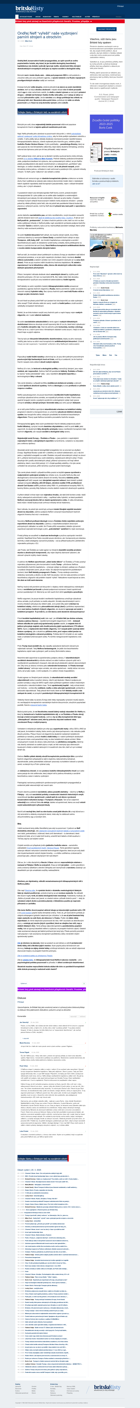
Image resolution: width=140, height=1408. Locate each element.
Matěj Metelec (29, 1185)
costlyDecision (38, 1288)
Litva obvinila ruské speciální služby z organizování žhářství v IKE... (46, 1325)
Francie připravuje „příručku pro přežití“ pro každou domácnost (45, 1224)
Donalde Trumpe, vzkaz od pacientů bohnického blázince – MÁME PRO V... (59, 1364)
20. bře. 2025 (34, 1022)
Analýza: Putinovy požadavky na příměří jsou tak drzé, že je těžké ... (46, 1252)
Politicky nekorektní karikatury (106, 228)
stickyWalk (37, 1221)
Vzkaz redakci (71, 1388)
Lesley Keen (29, 1196)
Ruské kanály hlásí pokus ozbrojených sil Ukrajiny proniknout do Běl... (47, 1302)
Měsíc (105, 355)
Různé (34, 1393)
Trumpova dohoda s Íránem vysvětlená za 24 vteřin (107, 321)
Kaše (26, 1271)
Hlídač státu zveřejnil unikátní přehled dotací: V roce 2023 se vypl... (46, 1350)
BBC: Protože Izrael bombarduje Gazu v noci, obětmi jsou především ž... (47, 1176)
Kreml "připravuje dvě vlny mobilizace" (106, 398)
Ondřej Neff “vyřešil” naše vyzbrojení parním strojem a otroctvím (53, 1218)
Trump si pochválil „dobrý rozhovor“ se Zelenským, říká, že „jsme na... (47, 1215)
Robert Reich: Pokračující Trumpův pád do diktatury (41, 1285)
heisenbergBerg (39, 1196)
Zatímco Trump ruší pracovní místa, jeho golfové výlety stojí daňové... (46, 1370)
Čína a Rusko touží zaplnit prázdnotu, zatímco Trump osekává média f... (47, 1294)
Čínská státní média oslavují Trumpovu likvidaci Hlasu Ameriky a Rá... (46, 1344)
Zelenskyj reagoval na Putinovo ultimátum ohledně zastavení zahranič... (47, 1249)
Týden (98, 355)
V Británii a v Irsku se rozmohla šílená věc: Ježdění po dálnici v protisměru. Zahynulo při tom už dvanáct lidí (107, 329)
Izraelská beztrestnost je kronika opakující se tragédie (51, 1260)
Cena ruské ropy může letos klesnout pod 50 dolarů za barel (43, 1336)
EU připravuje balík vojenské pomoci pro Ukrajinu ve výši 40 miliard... (46, 1305)
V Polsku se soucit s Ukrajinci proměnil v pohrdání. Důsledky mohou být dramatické (106, 283)
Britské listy (30, 9)
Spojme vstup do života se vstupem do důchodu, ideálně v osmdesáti (105, 303)
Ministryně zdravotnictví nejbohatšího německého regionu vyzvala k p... (47, 1313)
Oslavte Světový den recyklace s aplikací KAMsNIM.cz (42, 1319)
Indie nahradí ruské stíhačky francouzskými (38, 1322)
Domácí (34, 1386)
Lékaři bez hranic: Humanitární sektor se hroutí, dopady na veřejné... (46, 1339)
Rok (110, 355)
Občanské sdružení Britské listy (36, 1403)
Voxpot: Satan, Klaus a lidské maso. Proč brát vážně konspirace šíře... (47, 1204)
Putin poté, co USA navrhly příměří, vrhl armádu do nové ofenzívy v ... (46, 1297)
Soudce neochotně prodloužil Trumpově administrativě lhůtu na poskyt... (47, 1201)
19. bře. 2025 (36, 1043)
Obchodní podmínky (56, 1395)
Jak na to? (96, 183)
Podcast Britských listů (104, 170)
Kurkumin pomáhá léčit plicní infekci (36, 1333)
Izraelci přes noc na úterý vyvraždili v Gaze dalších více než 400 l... (45, 1347)
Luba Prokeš (24, 1131)
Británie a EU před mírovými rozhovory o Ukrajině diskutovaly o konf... (47, 1308)
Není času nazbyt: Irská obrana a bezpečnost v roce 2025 (43, 1266)
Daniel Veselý (29, 1187)
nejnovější (73, 1016)
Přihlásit (120, 6)
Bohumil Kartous (30, 1179)
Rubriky (65, 17)
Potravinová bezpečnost (32, 1257)
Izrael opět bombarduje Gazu (34, 1232)
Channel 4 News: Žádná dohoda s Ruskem (38, 1235)
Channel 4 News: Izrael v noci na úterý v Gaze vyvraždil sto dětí (44, 1229)
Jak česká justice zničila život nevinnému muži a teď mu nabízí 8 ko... (46, 1246)
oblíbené (82, 1016)
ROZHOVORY (47, 17)
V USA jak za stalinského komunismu (36, 1193)
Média (33, 1391)
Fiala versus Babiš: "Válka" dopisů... (46, 1277)
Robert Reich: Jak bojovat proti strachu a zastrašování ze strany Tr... (46, 1356)
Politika (34, 1388)
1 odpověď (25, 1038)
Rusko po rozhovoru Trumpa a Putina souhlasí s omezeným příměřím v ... (47, 1358)
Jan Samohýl (24, 1022)
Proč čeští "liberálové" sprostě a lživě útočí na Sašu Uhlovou (107, 275)
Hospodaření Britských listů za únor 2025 (37, 1213)
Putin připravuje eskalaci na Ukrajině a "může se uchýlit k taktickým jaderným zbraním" (107, 380)
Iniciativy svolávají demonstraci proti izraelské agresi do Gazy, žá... (46, 1227)
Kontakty (52, 1388)
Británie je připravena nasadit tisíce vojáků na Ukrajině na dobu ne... (46, 1291)
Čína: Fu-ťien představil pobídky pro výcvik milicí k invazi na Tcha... (45, 1263)
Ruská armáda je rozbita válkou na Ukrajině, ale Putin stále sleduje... (46, 1269)
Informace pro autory (73, 1391)
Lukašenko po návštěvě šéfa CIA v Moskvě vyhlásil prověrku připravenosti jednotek (106, 392)
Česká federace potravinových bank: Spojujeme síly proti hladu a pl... (46, 1316)
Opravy (52, 1391)
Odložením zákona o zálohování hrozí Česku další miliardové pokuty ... (46, 1367)
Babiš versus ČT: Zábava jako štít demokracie (49, 1327)
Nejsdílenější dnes (97, 364)
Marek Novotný (25, 1043)
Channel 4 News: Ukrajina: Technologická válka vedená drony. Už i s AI (47, 1274)
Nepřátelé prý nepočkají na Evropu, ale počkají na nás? (50, 1280)
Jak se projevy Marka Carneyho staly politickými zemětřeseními (104, 338)
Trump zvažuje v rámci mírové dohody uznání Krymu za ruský (44, 1311)
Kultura (17, 1391)
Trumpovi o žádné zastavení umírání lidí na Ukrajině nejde (51, 1361)
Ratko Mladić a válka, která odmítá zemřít (107, 386)
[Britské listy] (43, 112)
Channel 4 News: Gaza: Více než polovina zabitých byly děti (43, 1173)
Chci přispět (111, 159)
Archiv (38, 17)
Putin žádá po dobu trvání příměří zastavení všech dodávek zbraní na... (47, 1241)
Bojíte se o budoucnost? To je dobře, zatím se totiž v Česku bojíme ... (58, 1179)
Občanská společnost (21, 1393)
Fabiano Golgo (29, 1255)
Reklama (53, 1393)
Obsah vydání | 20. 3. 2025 (29, 1169)
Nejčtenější (94, 266)
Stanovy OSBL (71, 1386)
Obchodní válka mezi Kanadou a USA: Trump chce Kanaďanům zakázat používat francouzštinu (107, 346)
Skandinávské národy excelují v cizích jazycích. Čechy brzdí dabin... (46, 1330)
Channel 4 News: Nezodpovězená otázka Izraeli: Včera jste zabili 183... (47, 1182)
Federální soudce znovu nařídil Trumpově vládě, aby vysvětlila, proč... (46, 1372)
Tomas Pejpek (24, 1052)
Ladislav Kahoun (30, 1364)
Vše (116, 355)
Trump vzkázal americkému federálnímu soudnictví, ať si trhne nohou (46, 1341)
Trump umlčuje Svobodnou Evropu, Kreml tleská (50, 1299)
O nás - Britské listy (56, 1386)
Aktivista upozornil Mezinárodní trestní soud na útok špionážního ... (45, 1243)
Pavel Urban (24, 1066)
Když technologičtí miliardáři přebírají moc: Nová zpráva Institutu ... (46, 1283)
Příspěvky (96, 17)
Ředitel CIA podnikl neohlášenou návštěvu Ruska (106, 296)
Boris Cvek (28, 1280)
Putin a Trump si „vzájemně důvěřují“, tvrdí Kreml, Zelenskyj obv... (45, 1238)
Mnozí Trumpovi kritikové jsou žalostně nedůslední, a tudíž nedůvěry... (55, 1187)
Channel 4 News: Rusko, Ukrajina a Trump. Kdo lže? (41, 1199)
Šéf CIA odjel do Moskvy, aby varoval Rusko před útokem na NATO (107, 373)
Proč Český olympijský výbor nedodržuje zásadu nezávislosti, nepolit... (47, 1353)
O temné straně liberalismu (103, 290)
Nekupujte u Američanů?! (43, 1185)
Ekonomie (18, 1388)
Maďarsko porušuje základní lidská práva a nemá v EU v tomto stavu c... (59, 1207)
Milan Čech (28, 41)
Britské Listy (107, 1388)
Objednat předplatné (106, 29)
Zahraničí (18, 1386)
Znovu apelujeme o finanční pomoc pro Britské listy (42, 1210)
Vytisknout (23, 983)
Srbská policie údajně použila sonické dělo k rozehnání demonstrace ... (57, 1255)
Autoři (87, 17)
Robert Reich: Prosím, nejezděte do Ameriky (39, 1190)
